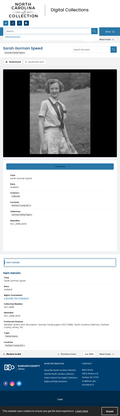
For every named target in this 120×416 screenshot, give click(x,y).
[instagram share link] (12, 383)
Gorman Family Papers (15, 52)
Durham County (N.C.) (21, 205)
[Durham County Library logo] (22, 367)
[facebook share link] (5, 383)
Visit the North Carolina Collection (59, 374)
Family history (11, 336)
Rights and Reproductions (55, 381)
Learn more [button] (81, 411)
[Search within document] (113, 49)
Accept (109, 411)
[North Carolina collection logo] (50, 10)
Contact (60, 399)
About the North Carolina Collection (60, 370)
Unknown (16, 196)
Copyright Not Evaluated (16, 298)
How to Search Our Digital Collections (60, 377)
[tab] (60, 166)
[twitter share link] (19, 383)
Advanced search (12, 36)
